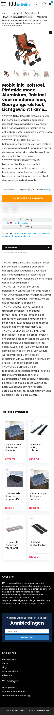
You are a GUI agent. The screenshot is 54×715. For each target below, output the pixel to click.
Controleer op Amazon (27, 198)
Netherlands (21, 223)
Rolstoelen (30, 13)
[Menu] (3, 4)
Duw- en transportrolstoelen (17, 16)
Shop (16, 13)
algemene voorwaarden (14, 691)
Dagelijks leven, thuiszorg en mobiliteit (29, 233)
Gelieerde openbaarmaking (16, 695)
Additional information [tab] (15, 252)
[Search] (37, 4)
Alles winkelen (9, 659)
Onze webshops (10, 671)
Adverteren (7, 675)
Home (5, 13)
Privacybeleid (8, 687)
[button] (50, 32)
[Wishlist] (44, 4)
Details (47, 189)
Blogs (4, 667)
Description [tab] (10, 247)
